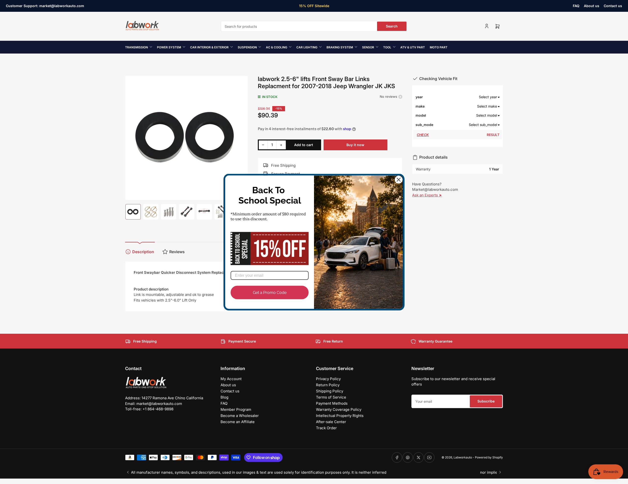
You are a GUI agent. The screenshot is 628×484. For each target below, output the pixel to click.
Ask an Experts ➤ (427, 195)
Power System (169, 47)
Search (392, 26)
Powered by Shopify (489, 457)
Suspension (247, 47)
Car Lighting (306, 47)
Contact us (613, 6)
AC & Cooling (276, 47)
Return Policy (328, 385)
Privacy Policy (328, 378)
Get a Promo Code (270, 292)
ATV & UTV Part (412, 47)
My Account (231, 378)
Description (143, 251)
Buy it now (355, 145)
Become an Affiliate (238, 421)
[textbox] (466, 97)
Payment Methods (332, 403)
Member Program (236, 409)
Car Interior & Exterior (209, 47)
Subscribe (486, 401)
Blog (224, 397)
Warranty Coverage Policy (338, 409)
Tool (387, 47)
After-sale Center (331, 421)
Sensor (368, 47)
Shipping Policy (329, 391)
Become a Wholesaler (240, 415)
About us (591, 6)
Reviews (177, 251)
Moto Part (438, 47)
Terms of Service (331, 397)
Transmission (136, 47)
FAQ (576, 6)
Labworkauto (463, 457)
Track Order (326, 428)
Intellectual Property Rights (340, 415)
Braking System (340, 47)
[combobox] (314, 26)
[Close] (399, 179)
